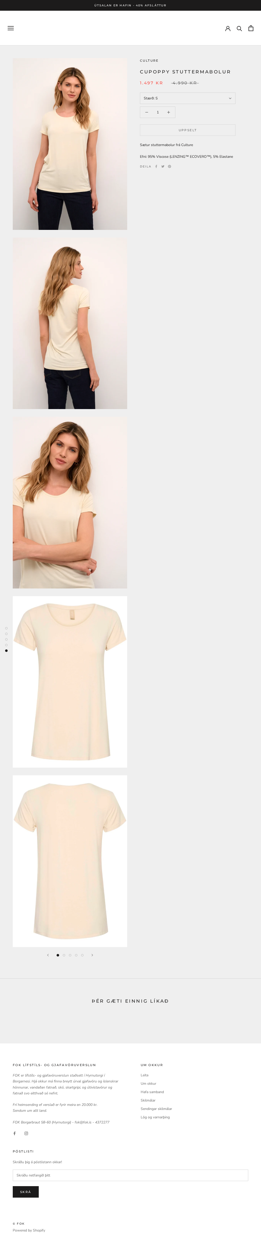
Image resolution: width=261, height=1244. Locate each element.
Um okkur (148, 1083)
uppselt (188, 130)
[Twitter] (162, 166)
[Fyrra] (48, 955)
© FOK (19, 1223)
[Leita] (239, 28)
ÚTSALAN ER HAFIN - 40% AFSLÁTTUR (130, 5)
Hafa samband (152, 1092)
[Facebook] (156, 166)
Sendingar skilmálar (156, 1108)
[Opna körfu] (251, 28)
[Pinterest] (169, 166)
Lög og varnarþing (155, 1117)
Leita (144, 1075)
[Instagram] (26, 1133)
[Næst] (92, 955)
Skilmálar (148, 1100)
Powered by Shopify (29, 1230)
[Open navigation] (11, 28)
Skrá (25, 1192)
